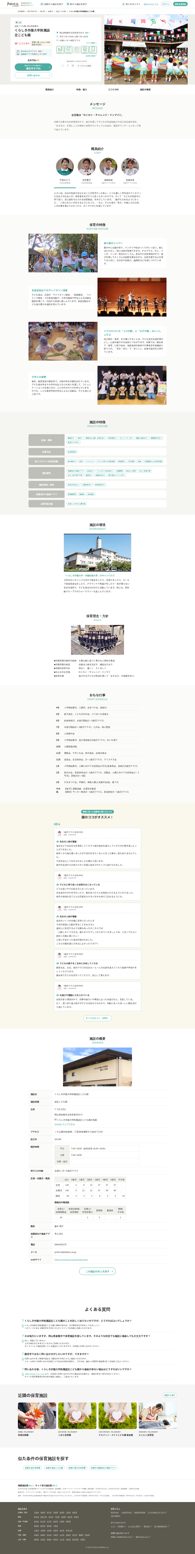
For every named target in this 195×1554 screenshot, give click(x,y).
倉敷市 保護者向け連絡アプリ (103, 1467)
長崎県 (49, 1539)
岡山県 (49, 1535)
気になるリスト (131, 4)
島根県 (42, 1535)
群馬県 (76, 1517)
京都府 (49, 1530)
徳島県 (68, 1535)
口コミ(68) (113, 89)
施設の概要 (145, 89)
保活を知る (115, 1512)
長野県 (68, 1521)
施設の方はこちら (151, 4)
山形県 (68, 1512)
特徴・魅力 (81, 89)
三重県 (55, 1526)
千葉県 (57, 1517)
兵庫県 (42, 1530)
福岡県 (36, 1539)
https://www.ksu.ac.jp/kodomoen (71, 1259)
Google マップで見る (65, 1124)
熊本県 (55, 1539)
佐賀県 (42, 1539)
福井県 (55, 1521)
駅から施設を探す (76, 4)
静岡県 (49, 1526)
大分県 (62, 1539)
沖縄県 (82, 1539)
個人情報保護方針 (160, 1526)
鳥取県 (36, 1535)
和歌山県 (69, 1530)
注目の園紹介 (115, 1516)
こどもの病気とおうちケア (156, 1512)
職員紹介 (50, 89)
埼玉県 (50, 1517)
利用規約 (121, 1526)
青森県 (42, 1512)
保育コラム (115, 1508)
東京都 (36, 1517)
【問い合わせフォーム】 (35, 1373)
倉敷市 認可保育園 (32, 1467)
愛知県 (36, 1526)
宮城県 (55, 1512)
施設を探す (22, 1508)
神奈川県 (43, 1517)
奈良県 (62, 1530)
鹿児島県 (75, 1539)
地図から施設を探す (51, 4)
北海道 (36, 1512)
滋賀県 (55, 1530)
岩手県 (49, 1512)
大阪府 (36, 1530)
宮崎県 (68, 1539)
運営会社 (147, 1526)
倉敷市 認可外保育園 (77, 1467)
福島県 (74, 1512)
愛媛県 (81, 1535)
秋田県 (62, 1512)
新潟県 (36, 1521)
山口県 (62, 1535)
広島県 (55, 1535)
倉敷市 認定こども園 (54, 1467)
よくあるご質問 (133, 1526)
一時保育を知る (126, 1512)
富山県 (42, 1521)
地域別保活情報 (139, 1512)
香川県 (74, 1535)
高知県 (87, 1535)
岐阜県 (42, 1526)
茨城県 (63, 1517)
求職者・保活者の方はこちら (121, 1537)
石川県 (49, 1521)
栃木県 (70, 1517)
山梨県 (62, 1521)
